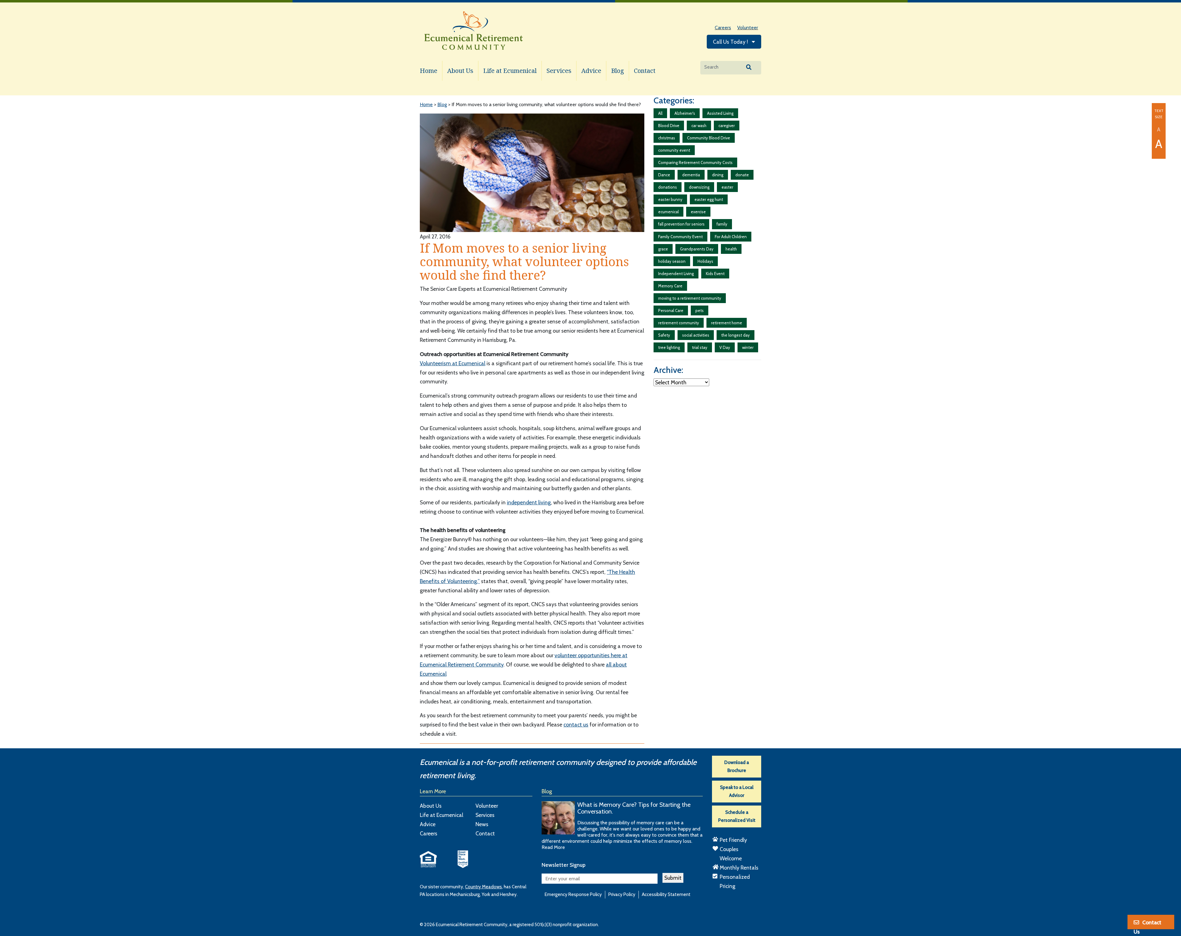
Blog (617, 70)
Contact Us (1147, 924)
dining (717, 174)
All (660, 113)
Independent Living (676, 273)
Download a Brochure (736, 766)
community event (674, 150)
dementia (691, 174)
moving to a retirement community (689, 298)
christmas (666, 137)
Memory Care (670, 285)
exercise (698, 211)
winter (748, 347)
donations (667, 187)
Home (428, 70)
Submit (673, 877)
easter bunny (670, 199)
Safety (664, 335)
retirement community (678, 322)
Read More (553, 847)
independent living (529, 502)
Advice (591, 70)
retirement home (726, 322)
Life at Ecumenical (510, 70)
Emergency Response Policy (573, 894)
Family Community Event (680, 236)
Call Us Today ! (731, 41)
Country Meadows (483, 887)
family (722, 224)
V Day (724, 347)
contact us (575, 724)
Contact (644, 70)
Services (559, 70)
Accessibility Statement (666, 894)
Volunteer (747, 27)
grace (663, 248)
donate (742, 174)
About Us (460, 70)
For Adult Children (731, 236)
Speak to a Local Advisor (737, 791)
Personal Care (670, 310)
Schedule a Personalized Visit (736, 816)
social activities (695, 335)
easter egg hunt (708, 199)
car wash (698, 125)
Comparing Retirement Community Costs (695, 162)
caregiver (726, 125)
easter (727, 187)
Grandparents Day (697, 248)
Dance (664, 174)
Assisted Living (720, 113)
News (481, 824)
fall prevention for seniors (681, 224)
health (731, 248)
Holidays (705, 261)
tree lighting (669, 347)
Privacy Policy (621, 894)
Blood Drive (668, 125)
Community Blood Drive (708, 137)
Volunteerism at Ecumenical (452, 363)
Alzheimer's (684, 113)
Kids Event (715, 273)
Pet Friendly (733, 840)
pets (699, 310)
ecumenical (668, 211)
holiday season (672, 261)
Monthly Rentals (739, 867)
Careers (723, 27)
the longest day (735, 335)
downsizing (699, 187)
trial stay (699, 347)
